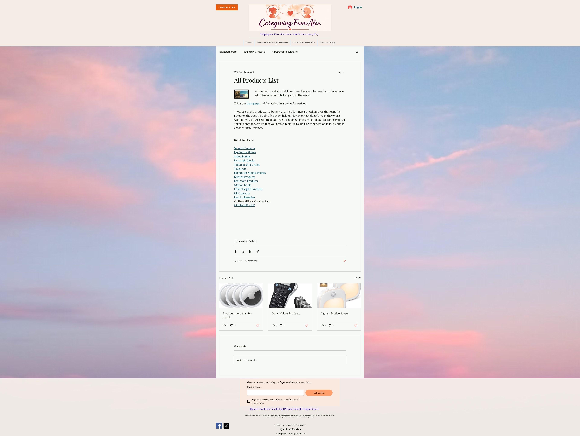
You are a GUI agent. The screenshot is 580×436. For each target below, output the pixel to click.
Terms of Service (310, 409)
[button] (357, 52)
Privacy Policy (292, 409)
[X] (226, 426)
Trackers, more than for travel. (237, 315)
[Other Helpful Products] (290, 295)
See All (358, 277)
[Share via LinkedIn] (250, 251)
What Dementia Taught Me (284, 51)
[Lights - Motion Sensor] (339, 295)
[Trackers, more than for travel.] (241, 295)
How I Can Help (267, 409)
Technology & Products (254, 51)
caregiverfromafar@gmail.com (291, 433)
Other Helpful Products (286, 313)
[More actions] (344, 72)
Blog (280, 409)
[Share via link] (257, 251)
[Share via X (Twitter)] (243, 251)
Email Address (254, 387)
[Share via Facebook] (235, 251)
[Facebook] (219, 426)
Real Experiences (228, 51)
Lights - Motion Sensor (335, 313)
